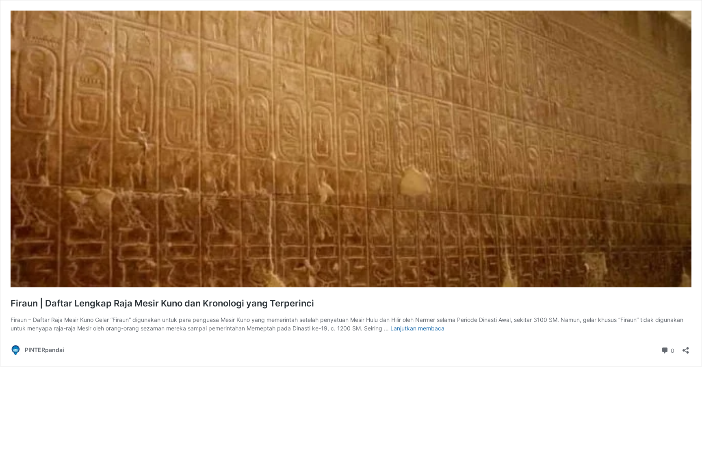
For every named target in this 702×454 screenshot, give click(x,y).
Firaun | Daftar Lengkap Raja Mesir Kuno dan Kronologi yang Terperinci (162, 303)
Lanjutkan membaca (417, 328)
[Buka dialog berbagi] (685, 347)
